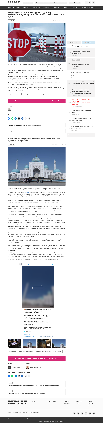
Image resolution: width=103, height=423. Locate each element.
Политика (66, 401)
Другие (73, 7)
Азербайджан (26, 94)
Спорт (77, 403)
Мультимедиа (91, 405)
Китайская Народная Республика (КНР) (45, 94)
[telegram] (87, 7)
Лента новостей (72, 135)
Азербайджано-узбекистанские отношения (48, 351)
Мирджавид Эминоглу (35, 367)
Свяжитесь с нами (51, 401)
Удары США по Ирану (76, 2)
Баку (17, 94)
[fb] (82, 7)
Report (27, 192)
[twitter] (89, 7)
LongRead (66, 405)
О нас (33, 401)
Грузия (11, 94)
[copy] (29, 118)
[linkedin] (92, 7)
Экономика (67, 403)
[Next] (81, 3)
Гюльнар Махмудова (16, 367)
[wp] (12, 118)
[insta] (85, 7)
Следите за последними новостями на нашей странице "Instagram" (38, 101)
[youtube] (94, 7)
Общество (78, 401)
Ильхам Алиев (28, 2)
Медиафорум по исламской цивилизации (21, 351)
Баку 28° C (89, 42)
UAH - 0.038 (75, 42)
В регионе (11, 20)
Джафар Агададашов (16, 110)
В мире (90, 401)
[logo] (14, 2)
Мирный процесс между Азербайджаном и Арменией (51, 2)
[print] (26, 118)
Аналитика (91, 403)
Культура (78, 405)
